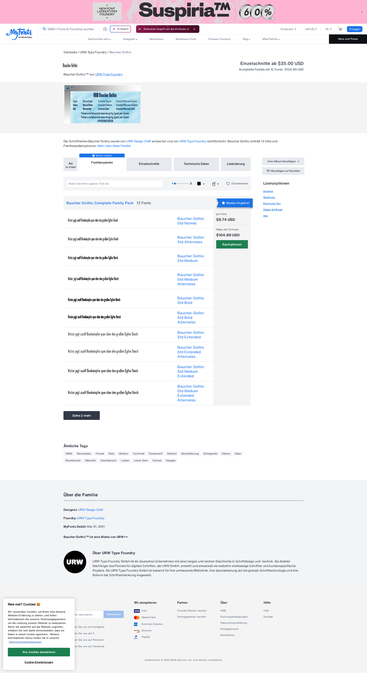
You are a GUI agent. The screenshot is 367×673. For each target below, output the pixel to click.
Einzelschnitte (149, 163)
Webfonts (269, 197)
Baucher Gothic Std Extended (190, 335)
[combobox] (85, 29)
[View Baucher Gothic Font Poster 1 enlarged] (102, 104)
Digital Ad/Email (272, 209)
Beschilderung (190, 453)
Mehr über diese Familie (114, 145)
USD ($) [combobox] (309, 29)
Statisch (172, 453)
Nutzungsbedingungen (234, 616)
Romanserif (155, 453)
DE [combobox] (327, 29)
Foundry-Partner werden (192, 610)
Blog (245, 39)
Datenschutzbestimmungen (25, 642)
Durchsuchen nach (98, 39)
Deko (238, 453)
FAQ (266, 610)
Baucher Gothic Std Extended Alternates (190, 352)
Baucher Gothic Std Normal (190, 221)
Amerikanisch (108, 460)
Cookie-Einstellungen (38, 662)
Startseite (70, 52)
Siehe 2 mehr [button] (81, 415)
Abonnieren (113, 614)
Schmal (157, 460)
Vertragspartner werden (191, 616)
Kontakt (268, 616)
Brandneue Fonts (186, 39)
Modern (123, 453)
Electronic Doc (272, 203)
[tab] (70, 164)
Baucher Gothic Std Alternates (190, 240)
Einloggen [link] (354, 29)
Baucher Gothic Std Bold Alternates (190, 317)
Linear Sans (141, 460)
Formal (100, 453)
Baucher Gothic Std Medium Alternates (190, 279)
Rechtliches (227, 635)
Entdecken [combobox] (287, 29)
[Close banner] (194, 29)
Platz (111, 453)
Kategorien (129, 39)
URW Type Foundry (93, 52)
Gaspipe (171, 460)
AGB (223, 610)
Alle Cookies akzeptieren (39, 652)
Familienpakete (102, 162)
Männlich (90, 460)
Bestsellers (156, 39)
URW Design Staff (138, 141)
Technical (138, 453)
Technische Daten (196, 163)
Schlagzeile (210, 453)
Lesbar (125, 460)
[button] (362, 11)
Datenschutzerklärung (233, 622)
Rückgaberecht (229, 629)
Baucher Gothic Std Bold (190, 300)
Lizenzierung (236, 163)
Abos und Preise (348, 39)
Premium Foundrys (220, 39)
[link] (43, 29)
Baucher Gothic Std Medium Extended (190, 371)
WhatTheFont (269, 39)
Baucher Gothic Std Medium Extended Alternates (190, 393)
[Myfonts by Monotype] (19, 34)
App (265, 216)
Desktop (268, 191)
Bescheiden (84, 453)
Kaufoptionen (232, 244)
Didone (226, 453)
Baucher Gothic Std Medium (190, 258)
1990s (68, 453)
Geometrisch (73, 460)
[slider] (181, 183)
